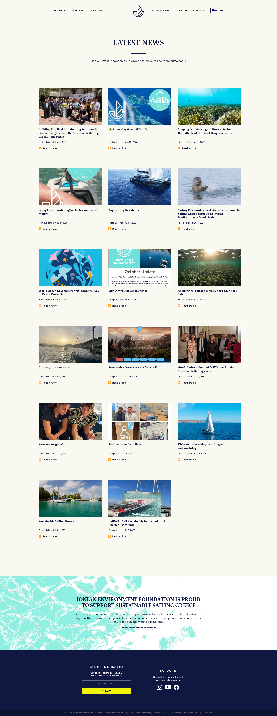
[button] (60, 10)
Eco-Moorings (160, 10)
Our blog (181, 10)
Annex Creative (97, 712)
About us (96, 10)
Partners (78, 10)
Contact (198, 10)
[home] (138, 10)
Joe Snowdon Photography (140, 712)
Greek (221, 10)
